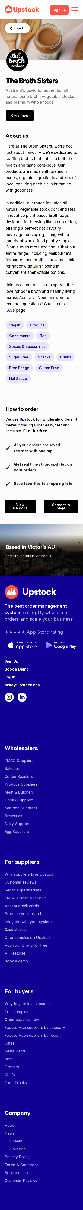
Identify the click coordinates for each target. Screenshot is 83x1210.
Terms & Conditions (22, 1164)
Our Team (13, 1141)
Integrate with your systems (29, 921)
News (10, 1133)
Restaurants (15, 1051)
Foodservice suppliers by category (35, 1027)
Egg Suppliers (17, 831)
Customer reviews (20, 882)
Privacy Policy (17, 1157)
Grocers (12, 1067)
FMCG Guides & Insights (26, 898)
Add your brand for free (26, 945)
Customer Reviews (21, 1180)
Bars (9, 1059)
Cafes (10, 1043)
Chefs (10, 1074)
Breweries (13, 815)
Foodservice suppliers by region (33, 1035)
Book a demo (16, 961)
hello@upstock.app (22, 685)
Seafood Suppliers (21, 808)
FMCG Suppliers (19, 760)
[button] (74, 9)
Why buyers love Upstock (27, 1003)
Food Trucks (16, 1082)
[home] (25, 9)
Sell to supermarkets (23, 890)
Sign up (59, 10)
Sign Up (11, 661)
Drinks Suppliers (19, 800)
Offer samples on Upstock (28, 937)
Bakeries (12, 768)
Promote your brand (23, 913)
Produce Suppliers (21, 784)
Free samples (16, 1011)
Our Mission (15, 1149)
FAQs (10, 310)
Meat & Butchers (19, 792)
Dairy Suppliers (18, 823)
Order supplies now (22, 1019)
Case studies (15, 929)
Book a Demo (17, 669)
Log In (10, 677)
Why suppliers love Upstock (29, 874)
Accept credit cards (22, 905)
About (10, 1125)
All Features (15, 953)
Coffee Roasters (19, 776)
